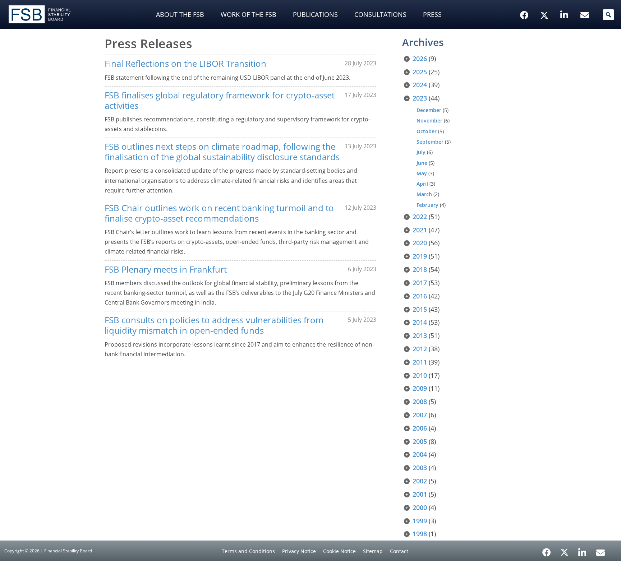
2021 (420, 230)
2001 (420, 494)
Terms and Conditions (248, 551)
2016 (420, 296)
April (422, 183)
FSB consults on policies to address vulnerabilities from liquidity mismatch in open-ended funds (214, 325)
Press (432, 14)
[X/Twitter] (545, 4)
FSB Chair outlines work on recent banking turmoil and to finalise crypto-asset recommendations (219, 213)
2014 (420, 322)
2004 (420, 454)
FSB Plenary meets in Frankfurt (166, 269)
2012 (420, 348)
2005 (420, 441)
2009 (420, 388)
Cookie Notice (339, 551)
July (421, 152)
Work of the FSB (248, 14)
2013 (420, 335)
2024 (420, 84)
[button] (608, 14)
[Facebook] (547, 549)
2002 (420, 481)
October (427, 131)
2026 (420, 58)
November (429, 120)
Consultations (380, 14)
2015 (420, 309)
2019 (420, 256)
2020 (420, 242)
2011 (420, 362)
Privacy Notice (299, 551)
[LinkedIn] (582, 549)
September (430, 141)
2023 (420, 98)
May (422, 173)
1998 (420, 533)
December (429, 110)
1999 (420, 520)
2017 (420, 282)
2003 (420, 467)
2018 (420, 269)
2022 (420, 216)
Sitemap (373, 551)
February (427, 204)
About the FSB (180, 14)
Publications (315, 14)
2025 (420, 72)
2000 (420, 507)
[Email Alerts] (601, 551)
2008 (420, 401)
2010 (420, 375)
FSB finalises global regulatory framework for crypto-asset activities (220, 100)
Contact (399, 551)
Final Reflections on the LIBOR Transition (185, 63)
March (424, 194)
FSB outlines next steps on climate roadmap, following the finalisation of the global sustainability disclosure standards (222, 151)
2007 (420, 415)
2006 (420, 428)
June (422, 162)
